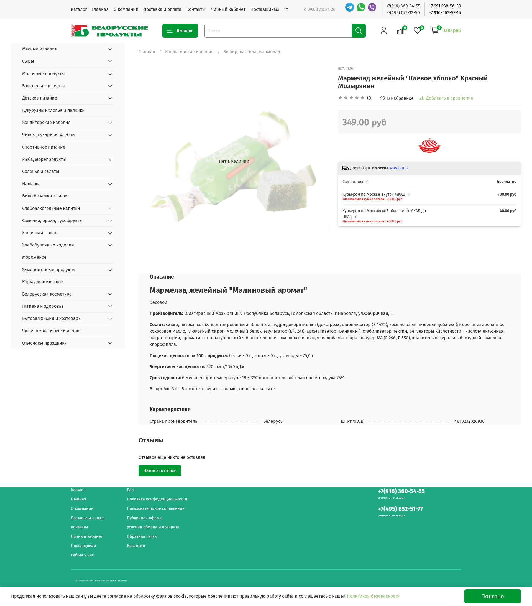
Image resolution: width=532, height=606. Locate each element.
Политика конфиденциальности (157, 499)
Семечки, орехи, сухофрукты (52, 220)
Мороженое (34, 257)
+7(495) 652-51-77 (400, 509)
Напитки (31, 183)
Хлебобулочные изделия (48, 245)
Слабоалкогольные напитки (51, 208)
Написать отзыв (160, 470)
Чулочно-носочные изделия (51, 330)
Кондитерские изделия (189, 51)
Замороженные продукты (48, 269)
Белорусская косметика (47, 294)
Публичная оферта (145, 518)
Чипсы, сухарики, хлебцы (48, 134)
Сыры (28, 61)
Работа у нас (82, 555)
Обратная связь (142, 536)
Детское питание (39, 98)
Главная (100, 9)
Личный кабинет (228, 9)
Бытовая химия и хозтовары (52, 318)
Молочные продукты (43, 73)
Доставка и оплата (162, 9)
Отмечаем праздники (44, 343)
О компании (126, 9)
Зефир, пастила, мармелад (252, 51)
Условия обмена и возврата (153, 527)
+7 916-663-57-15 (445, 12)
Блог (131, 490)
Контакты (196, 9)
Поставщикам (264, 9)
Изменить (399, 168)
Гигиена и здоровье (43, 306)
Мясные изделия (39, 49)
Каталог (79, 9)
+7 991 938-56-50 (445, 6)
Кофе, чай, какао (39, 232)
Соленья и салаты (40, 171)
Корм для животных (43, 281)
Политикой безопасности (373, 596)
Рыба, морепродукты (44, 159)
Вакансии (136, 545)
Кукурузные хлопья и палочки (53, 110)
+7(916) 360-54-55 (403, 6)
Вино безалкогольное (44, 195)
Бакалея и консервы (43, 85)
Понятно (492, 596)
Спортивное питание (43, 147)
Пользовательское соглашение (156, 508)
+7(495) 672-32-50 (403, 12)
